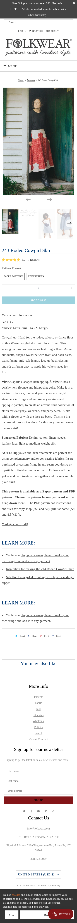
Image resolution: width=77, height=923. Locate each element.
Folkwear (31, 885)
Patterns (38, 696)
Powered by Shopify (49, 885)
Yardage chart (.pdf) (15, 524)
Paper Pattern (13, 276)
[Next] (49, 199)
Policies (38, 727)
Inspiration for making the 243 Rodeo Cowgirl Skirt (40, 569)
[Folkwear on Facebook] (31, 811)
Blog (38, 709)
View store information (17, 315)
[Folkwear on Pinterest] (45, 811)
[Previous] (28, 199)
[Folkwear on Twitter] (24, 811)
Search (38, 733)
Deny (47, 915)
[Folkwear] (38, 48)
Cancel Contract (38, 739)
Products (31, 80)
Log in (22, 31)
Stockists (38, 715)
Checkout (52, 31)
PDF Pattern (36, 276)
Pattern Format (11, 268)
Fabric (38, 702)
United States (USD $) (36, 874)
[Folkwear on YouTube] (38, 811)
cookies (16, 894)
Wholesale (38, 721)
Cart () (37, 31)
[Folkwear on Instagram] (52, 811)
